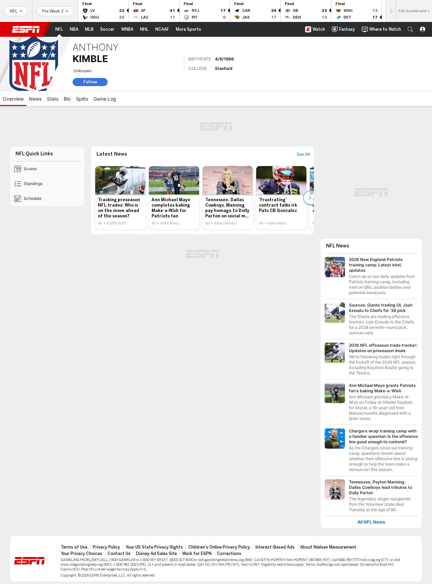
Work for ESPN (197, 553)
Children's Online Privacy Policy (219, 547)
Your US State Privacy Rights (154, 547)
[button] (410, 29)
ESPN (26, 29)
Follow (90, 81)
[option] (120, 198)
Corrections (229, 553)
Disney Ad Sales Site (156, 553)
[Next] (390, 11)
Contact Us (119, 553)
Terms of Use (74, 547)
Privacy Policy (106, 547)
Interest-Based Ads (275, 547)
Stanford (224, 68)
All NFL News (371, 522)
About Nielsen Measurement (328, 547)
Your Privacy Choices (81, 553)
